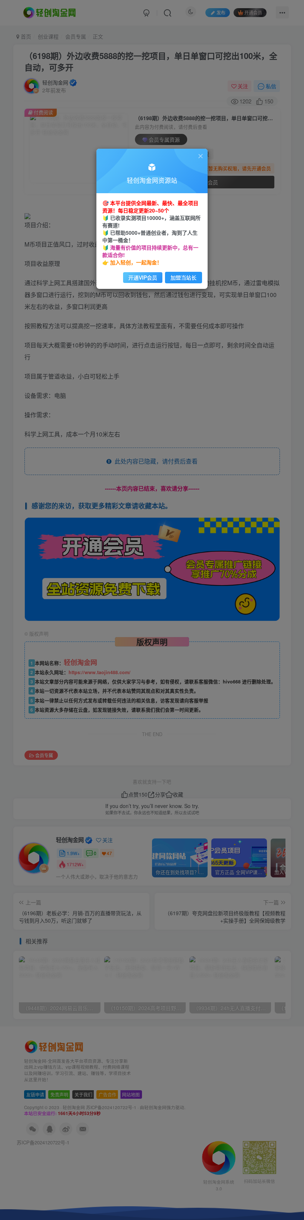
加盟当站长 (183, 277)
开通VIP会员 (142, 277)
